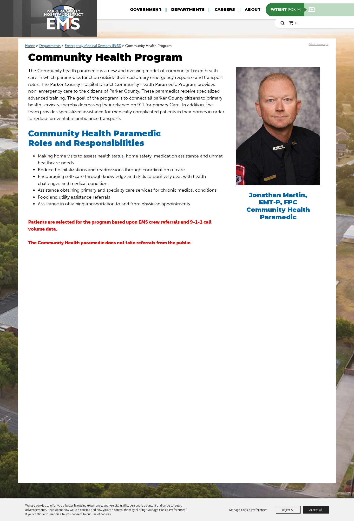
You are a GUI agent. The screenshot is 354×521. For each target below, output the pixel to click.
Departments (188, 9)
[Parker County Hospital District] (48, 18)
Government (146, 9)
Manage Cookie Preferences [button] (248, 510)
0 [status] (296, 23)
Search (282, 23)
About (253, 9)
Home (30, 46)
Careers (225, 9)
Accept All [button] (315, 510)
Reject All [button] (288, 510)
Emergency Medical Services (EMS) (93, 46)
